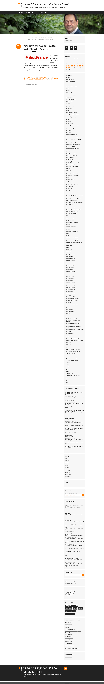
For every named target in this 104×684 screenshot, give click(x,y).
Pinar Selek (68, 331)
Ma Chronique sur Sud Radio (72, 222)
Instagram (68, 181)
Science (67, 347)
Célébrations (69, 108)
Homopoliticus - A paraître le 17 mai (72, 648)
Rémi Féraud (68, 342)
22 (82, 65)
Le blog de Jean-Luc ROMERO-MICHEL (49, 4)
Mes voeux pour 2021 (70, 284)
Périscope (68, 316)
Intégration (68, 182)
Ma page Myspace (68, 636)
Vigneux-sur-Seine (70, 378)
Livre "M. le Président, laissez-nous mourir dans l (74, 196)
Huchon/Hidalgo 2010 (28, 78)
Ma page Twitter (68, 643)
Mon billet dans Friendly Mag (72, 300)
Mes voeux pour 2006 (70, 258)
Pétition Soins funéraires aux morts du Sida (75, 329)
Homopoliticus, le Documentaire (72, 173)
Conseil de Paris (69, 123)
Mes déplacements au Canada (72, 240)
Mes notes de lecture (70, 254)
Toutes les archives (69, 476)
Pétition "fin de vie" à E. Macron (72, 318)
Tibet (67, 364)
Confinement (69, 121)
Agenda (39, 77)
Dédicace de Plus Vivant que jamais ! (73, 144)
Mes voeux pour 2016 (70, 276)
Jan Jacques (67, 392)
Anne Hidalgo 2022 (70, 94)
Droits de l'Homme (70, 157)
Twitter (67, 369)
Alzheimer (68, 90)
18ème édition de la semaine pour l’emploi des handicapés (42, 37)
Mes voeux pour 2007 (70, 260)
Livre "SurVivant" (69, 204)
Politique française (43, 78)
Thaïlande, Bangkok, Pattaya (72, 360)
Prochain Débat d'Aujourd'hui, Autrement (74, 340)
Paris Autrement (36, 78)
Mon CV (66, 625)
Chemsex (68, 110)
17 (69, 65)
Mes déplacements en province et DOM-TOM (74, 243)
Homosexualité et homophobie (72, 175)
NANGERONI (68, 410)
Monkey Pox (68, 302)
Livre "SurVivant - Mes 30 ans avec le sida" (74, 202)
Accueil (21, 12)
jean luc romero (69, 608)
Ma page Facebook (69, 638)
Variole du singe (69, 373)
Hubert (67, 177)
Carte (66, 482)
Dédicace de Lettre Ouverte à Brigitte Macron (74, 140)
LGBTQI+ (68, 190)
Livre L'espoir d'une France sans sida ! (73, 206)
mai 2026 (67, 463)
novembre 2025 (68, 474)
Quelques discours (68, 632)
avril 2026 (67, 465)
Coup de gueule (69, 132)
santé (77, 605)
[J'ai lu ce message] (102, 682)
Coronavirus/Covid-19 (71, 128)
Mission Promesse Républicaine (72, 298)
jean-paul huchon (54, 78)
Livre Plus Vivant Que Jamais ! (72, 213)
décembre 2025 (68, 472)
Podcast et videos (70, 333)
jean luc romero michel (70, 613)
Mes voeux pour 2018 (70, 280)
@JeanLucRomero (68, 40)
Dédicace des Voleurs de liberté (72, 148)
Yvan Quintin (68, 417)
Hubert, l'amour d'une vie (70, 629)
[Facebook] (66, 48)
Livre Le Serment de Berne (71, 207)
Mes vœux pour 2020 (70, 296)
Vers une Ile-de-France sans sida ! (73, 375)
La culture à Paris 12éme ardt (72, 184)
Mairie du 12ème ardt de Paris (72, 231)
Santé (67, 346)
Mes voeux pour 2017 (70, 278)
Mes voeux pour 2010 (70, 265)
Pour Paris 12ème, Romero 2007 (72, 338)
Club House (68, 119)
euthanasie (80, 608)
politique (38, 79)
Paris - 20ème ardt (70, 311)
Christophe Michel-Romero (71, 112)
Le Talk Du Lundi (69, 186)
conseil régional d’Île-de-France (54, 60)
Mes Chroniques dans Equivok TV (73, 237)
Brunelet (67, 403)
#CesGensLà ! (69, 77)
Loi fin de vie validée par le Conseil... (73, 563)
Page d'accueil (31, 39)
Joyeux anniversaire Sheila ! (71, 558)
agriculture (42, 79)
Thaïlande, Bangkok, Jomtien (72, 358)
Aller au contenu (4, 1)
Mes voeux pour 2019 (70, 282)
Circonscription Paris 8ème (71, 117)
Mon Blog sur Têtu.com (69, 644)
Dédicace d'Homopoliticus (71, 134)
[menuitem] (22, 12)
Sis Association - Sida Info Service (73, 351)
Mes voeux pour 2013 (70, 271)
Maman (67, 233)
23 (66, 67)
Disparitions (68, 151)
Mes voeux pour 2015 (70, 274)
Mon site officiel (31, 12)
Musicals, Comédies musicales (72, 304)
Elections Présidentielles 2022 (72, 162)
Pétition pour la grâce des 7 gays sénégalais (73, 324)
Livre (67, 192)
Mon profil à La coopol (69, 646)
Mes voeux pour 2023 (70, 287)
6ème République (69, 84)
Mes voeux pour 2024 (70, 289)
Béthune (68, 103)
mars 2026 (67, 467)
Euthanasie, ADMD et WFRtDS (72, 166)
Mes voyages (69, 295)
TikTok (67, 366)
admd (75, 611)
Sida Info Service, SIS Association (73, 349)
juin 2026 (67, 462)
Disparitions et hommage (71, 153)
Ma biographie (43, 12)
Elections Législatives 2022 (72, 161)
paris (70, 605)
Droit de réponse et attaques (72, 155)
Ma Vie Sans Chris (70, 229)
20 (77, 65)
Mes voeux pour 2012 (70, 269)
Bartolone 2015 (69, 101)
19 (74, 65)
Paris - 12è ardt (69, 309)
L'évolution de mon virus (71, 220)
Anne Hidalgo (69, 92)
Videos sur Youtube (69, 639)
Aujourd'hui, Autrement (71, 99)
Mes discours (69, 245)
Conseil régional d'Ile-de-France (47, 77)
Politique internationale (71, 336)
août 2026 (67, 458)
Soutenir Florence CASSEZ (71, 353)
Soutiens (68, 355)
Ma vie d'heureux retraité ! (71, 226)
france (67, 605)
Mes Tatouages (69, 256)
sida (73, 605)
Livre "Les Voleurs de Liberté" (72, 193)
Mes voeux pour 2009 (70, 263)
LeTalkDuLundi (69, 188)
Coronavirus (68, 126)
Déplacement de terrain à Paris (72, 150)
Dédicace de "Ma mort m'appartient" (73, 136)
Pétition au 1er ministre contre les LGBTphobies (73, 321)
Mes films (68, 247)
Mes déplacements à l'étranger (72, 238)
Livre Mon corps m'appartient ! (72, 211)
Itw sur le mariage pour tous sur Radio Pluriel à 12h (44, 39)
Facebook (68, 168)
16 (66, 65)
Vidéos (67, 377)
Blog (67, 105)
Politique (75, 608)
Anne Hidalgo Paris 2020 (71, 95)
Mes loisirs (68, 252)
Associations (69, 97)
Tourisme (68, 367)
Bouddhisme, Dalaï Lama (71, 106)
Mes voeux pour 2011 (70, 267)
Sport (67, 357)
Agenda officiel (68, 622)
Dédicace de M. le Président (71, 142)
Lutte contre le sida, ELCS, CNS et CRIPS (74, 217)
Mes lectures (69, 249)
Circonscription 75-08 (70, 116)
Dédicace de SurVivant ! (71, 146)
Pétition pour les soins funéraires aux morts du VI (73, 327)
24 (69, 67)
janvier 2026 (67, 470)
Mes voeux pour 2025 (70, 291)
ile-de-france (33, 79)
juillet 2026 (67, 460)
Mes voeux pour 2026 (70, 293)
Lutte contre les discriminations (72, 218)
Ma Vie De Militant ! (70, 227)
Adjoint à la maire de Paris (71, 86)
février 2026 (67, 469)
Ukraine (67, 371)
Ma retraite (68, 224)
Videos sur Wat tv (68, 641)
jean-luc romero (27, 79)
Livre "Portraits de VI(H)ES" (71, 200)
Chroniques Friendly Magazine (72, 114)
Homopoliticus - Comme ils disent (73, 171)
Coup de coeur (69, 130)
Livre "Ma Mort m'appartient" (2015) (73, 198)
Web (67, 382)
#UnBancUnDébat (70, 83)
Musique (68, 305)
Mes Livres (68, 251)
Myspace (68, 307)
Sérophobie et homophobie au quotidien (73, 631)
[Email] (75, 48)
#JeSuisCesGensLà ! (70, 79)
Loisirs (67, 215)
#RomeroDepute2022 (70, 81)
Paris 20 (68, 313)
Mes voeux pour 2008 (70, 262)
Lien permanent (29, 77)
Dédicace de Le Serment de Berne (73, 137)
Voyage (67, 380)
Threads (68, 362)
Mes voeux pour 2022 (70, 285)
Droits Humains (69, 159)
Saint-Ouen (68, 344)
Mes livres (67, 627)
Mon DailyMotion (68, 634)
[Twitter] (71, 48)
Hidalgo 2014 (69, 170)
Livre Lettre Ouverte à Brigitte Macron (74, 209)
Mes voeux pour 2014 (70, 273)
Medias (67, 235)
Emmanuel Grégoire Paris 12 (72, 164)
